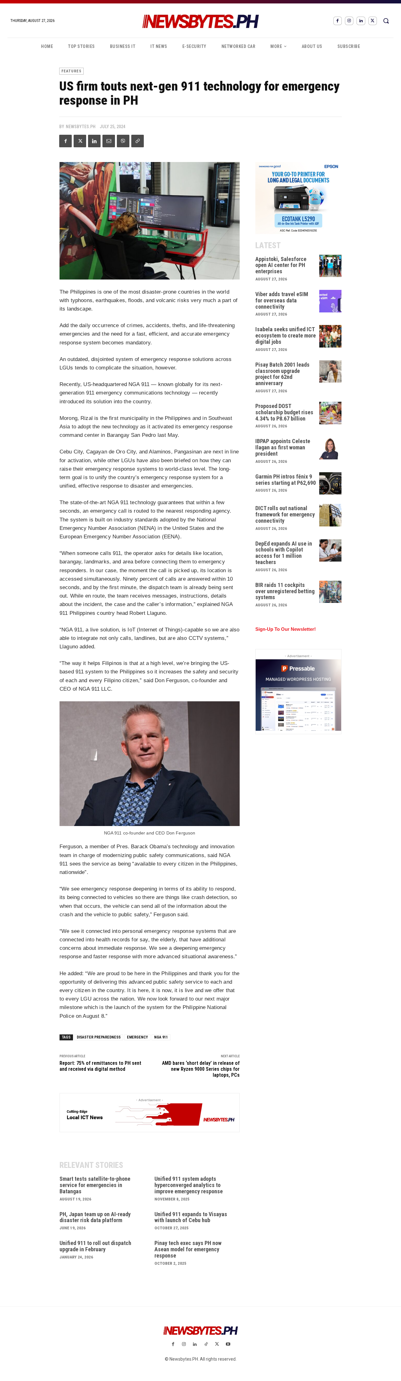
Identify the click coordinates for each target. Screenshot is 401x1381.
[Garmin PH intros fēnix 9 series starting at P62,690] (330, 483)
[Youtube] (228, 1344)
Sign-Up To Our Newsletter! (285, 629)
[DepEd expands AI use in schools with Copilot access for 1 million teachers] (330, 550)
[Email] (108, 141)
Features (71, 71)
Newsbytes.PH (81, 126)
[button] (385, 20)
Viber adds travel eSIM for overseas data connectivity (281, 300)
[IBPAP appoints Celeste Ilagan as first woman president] (330, 448)
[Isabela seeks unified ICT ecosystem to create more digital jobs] (330, 336)
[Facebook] (337, 21)
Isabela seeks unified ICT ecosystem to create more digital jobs (285, 335)
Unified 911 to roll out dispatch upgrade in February (95, 1246)
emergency (137, 1037)
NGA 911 (161, 1037)
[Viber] (123, 141)
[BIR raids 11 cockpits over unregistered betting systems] (330, 592)
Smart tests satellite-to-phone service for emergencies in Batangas (95, 1185)
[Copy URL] (137, 141)
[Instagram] (349, 21)
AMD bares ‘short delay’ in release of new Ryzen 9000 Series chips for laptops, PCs (201, 1069)
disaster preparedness (99, 1037)
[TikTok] (206, 1344)
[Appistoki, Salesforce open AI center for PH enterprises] (330, 266)
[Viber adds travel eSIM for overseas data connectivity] (330, 301)
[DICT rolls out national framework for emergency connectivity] (330, 515)
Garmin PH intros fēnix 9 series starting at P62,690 (285, 479)
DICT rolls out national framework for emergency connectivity (285, 514)
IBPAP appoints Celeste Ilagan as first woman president (282, 447)
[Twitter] (372, 21)
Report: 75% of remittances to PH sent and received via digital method (100, 1066)
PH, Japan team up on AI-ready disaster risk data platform (95, 1217)
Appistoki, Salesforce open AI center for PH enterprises (280, 265)
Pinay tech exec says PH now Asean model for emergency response (187, 1249)
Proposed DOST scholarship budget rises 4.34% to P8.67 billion (284, 412)
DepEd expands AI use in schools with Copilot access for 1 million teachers (283, 552)
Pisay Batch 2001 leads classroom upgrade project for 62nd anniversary (282, 373)
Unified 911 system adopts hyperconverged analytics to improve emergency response (188, 1185)
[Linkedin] (361, 21)
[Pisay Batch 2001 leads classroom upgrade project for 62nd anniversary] (330, 371)
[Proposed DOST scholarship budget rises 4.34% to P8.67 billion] (330, 413)
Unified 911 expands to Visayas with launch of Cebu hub (190, 1217)
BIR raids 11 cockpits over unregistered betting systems (285, 591)
